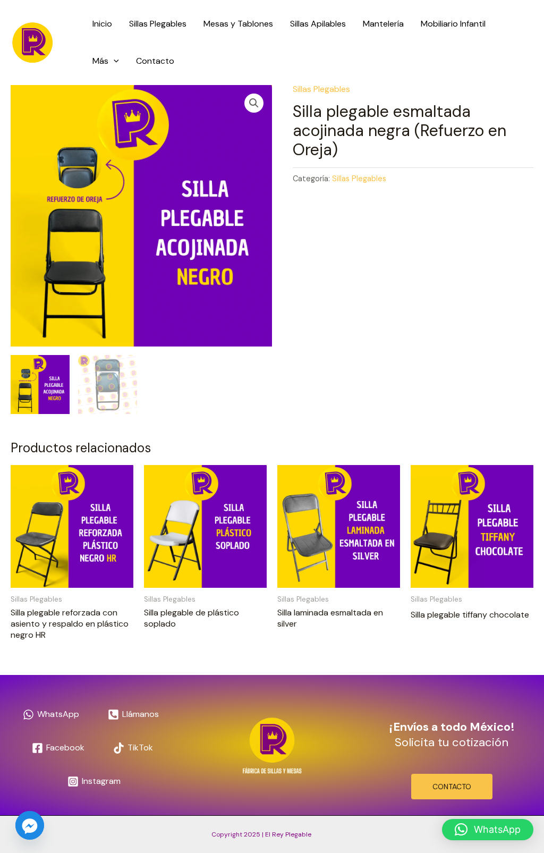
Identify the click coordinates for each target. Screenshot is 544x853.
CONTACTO (451, 786)
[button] (113, 61)
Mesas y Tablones (238, 23)
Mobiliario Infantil (453, 23)
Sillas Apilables (318, 23)
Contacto (155, 60)
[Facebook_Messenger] (29, 825)
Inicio (102, 23)
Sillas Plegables (157, 23)
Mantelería (383, 23)
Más (100, 60)
